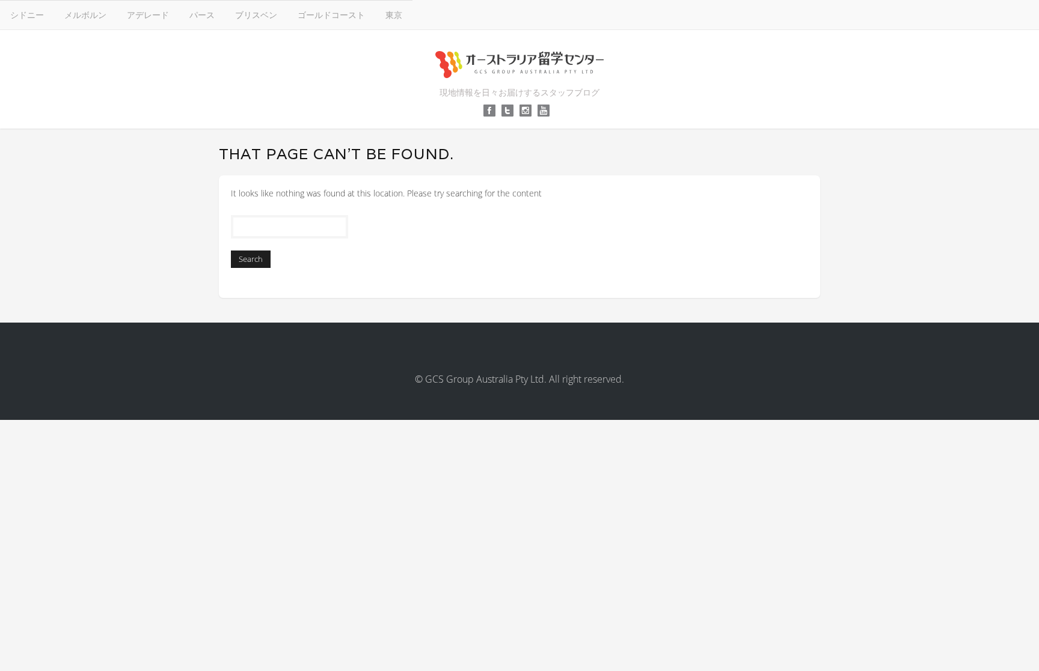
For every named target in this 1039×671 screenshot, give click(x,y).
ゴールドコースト (331, 14)
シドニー (27, 14)
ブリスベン (256, 14)
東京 (393, 14)
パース (202, 14)
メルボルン (85, 14)
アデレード (148, 14)
